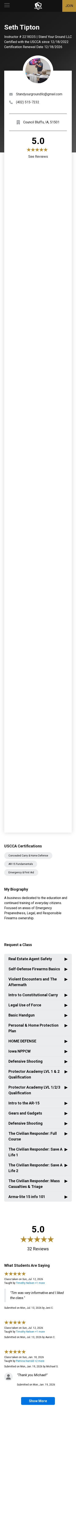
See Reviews (38, 157)
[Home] (38, 6)
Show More (38, 1401)
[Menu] (7, 5)
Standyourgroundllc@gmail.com (39, 94)
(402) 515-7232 (27, 102)
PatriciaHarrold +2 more (30, 1361)
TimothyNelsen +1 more (30, 1283)
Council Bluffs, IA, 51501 (41, 122)
